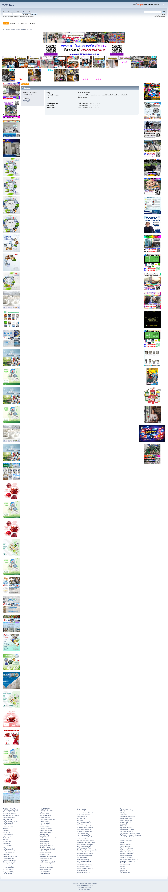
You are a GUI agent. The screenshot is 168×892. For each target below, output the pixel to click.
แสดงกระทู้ (26, 100)
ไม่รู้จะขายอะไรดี (81, 809)
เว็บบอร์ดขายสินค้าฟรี (45, 852)
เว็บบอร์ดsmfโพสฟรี (45, 847)
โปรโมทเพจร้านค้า (125, 872)
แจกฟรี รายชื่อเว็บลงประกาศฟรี (48, 838)
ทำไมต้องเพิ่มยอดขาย (126, 840)
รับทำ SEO (8, 4)
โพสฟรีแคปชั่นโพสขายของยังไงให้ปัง (87, 850)
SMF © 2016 (83, 883)
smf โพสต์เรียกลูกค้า (82, 857)
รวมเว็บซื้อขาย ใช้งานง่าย (9, 851)
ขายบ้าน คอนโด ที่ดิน (8, 858)
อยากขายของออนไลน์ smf (84, 826)
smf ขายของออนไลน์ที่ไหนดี (84, 837)
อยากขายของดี (81, 811)
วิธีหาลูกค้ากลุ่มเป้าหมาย (9, 813)
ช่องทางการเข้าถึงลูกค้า (9, 817)
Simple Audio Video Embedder (85, 885)
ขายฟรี (122, 842)
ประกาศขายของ (7, 841)
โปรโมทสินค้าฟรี (44, 836)
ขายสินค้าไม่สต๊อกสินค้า (83, 814)
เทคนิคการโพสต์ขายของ (83, 838)
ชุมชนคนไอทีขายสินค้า (46, 830)
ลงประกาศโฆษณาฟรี (8, 869)
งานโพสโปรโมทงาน (45, 817)
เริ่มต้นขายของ (124, 814)
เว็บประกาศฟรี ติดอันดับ (9, 862)
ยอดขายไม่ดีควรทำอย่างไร (127, 837)
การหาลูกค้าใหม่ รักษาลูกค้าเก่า (11, 815)
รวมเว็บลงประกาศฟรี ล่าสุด (10, 821)
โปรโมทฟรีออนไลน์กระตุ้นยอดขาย (129, 852)
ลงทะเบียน (34, 12)
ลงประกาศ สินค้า (44, 825)
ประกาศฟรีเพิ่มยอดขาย (126, 853)
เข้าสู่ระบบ (25, 12)
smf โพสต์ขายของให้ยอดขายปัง (85, 840)
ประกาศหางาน (7, 843)
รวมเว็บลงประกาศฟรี (8, 873)
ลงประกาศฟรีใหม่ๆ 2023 (46, 832)
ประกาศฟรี (6, 830)
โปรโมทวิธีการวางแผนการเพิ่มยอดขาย (130, 835)
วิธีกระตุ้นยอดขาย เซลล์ (126, 811)
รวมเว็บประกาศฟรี (8, 823)
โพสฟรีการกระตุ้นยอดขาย (127, 848)
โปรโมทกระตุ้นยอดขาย (126, 850)
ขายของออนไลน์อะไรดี (126, 818)
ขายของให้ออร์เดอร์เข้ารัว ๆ (84, 855)
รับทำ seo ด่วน (81, 818)
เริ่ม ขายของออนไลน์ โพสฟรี (84, 835)
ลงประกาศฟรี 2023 (8, 871)
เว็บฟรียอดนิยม (7, 838)
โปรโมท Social (44, 839)
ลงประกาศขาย (7, 836)
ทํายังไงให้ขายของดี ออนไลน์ (10, 810)
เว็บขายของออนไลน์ (82, 833)
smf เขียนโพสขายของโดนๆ (84, 864)
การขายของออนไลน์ (45, 871)
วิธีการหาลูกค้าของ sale (9, 812)
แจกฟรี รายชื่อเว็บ (44, 843)
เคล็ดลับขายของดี (44, 813)
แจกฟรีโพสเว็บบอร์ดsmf (46, 845)
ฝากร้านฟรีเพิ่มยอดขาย (126, 857)
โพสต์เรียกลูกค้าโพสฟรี (83, 859)
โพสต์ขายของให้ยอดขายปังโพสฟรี (86, 842)
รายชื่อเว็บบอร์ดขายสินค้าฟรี (47, 849)
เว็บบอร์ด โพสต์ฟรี (44, 826)
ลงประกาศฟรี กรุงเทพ (8, 865)
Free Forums (88, 887)
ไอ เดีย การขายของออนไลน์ (84, 831)
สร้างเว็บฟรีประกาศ (45, 873)
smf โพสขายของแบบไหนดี (84, 848)
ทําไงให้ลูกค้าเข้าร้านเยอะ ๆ (47, 810)
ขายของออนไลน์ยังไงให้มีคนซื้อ (85, 812)
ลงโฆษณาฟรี (123, 870)
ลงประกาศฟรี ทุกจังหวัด (9, 852)
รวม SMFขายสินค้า (45, 821)
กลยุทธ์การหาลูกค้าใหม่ (9, 808)
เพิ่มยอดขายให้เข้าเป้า (126, 822)
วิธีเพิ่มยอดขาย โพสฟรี (83, 870)
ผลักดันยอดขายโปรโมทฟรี (127, 829)
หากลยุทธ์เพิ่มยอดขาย (45, 808)
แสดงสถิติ (26, 102)
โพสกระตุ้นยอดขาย (125, 809)
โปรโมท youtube (44, 841)
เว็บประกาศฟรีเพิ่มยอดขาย (127, 861)
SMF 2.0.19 (76, 883)
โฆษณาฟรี (5, 828)
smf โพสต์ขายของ (82, 863)
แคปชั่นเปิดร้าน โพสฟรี (83, 866)
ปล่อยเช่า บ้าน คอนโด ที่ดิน (10, 856)
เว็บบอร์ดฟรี (123, 824)
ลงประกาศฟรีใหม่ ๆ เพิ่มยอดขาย (128, 859)
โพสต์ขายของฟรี (7, 825)
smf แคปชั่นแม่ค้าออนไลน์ (84, 852)
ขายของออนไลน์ (44, 860)
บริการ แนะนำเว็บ (7, 845)
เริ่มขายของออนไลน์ (82, 816)
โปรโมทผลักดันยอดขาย (126, 831)
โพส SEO (122, 868)
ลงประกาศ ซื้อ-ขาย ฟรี (46, 828)
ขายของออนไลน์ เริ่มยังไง (46, 867)
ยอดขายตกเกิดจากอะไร (126, 838)
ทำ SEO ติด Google (8, 834)
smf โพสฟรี (80, 820)
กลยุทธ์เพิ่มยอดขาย (45, 812)
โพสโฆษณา (6, 839)
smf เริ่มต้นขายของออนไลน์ (84, 829)
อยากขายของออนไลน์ (45, 864)
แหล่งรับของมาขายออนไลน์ (127, 816)
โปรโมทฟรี (123, 826)
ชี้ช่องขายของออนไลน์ (45, 869)
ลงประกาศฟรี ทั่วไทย (8, 867)
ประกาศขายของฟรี (125, 864)
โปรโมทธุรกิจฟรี (44, 834)
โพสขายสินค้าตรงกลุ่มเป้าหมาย (48, 856)
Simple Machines (92, 883)
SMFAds (80, 887)
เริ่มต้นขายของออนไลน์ (46, 865)
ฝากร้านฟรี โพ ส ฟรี (8, 864)
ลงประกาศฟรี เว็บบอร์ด (46, 851)
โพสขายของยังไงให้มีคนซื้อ (84, 846)
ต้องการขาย (6, 854)
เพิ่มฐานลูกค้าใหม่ (7, 819)
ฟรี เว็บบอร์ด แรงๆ (44, 854)
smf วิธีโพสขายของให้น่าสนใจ (85, 868)
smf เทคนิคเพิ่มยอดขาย (83, 872)
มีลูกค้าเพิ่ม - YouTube (126, 827)
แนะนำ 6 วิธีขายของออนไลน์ (47, 862)
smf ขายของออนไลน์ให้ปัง (84, 861)
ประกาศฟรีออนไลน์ (45, 823)
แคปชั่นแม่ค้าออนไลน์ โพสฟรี (85, 853)
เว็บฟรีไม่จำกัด (6, 832)
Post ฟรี (122, 863)
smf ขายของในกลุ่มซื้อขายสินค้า (85, 844)
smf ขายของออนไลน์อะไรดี (84, 822)
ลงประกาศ (5, 847)
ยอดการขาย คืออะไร (125, 844)
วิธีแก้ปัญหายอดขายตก (126, 812)
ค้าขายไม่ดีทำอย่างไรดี (46, 815)
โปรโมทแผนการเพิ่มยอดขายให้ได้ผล (130, 833)
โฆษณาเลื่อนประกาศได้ (46, 858)
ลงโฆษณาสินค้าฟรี (8, 826)
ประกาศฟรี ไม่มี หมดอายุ (9, 860)
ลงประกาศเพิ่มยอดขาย (126, 855)
